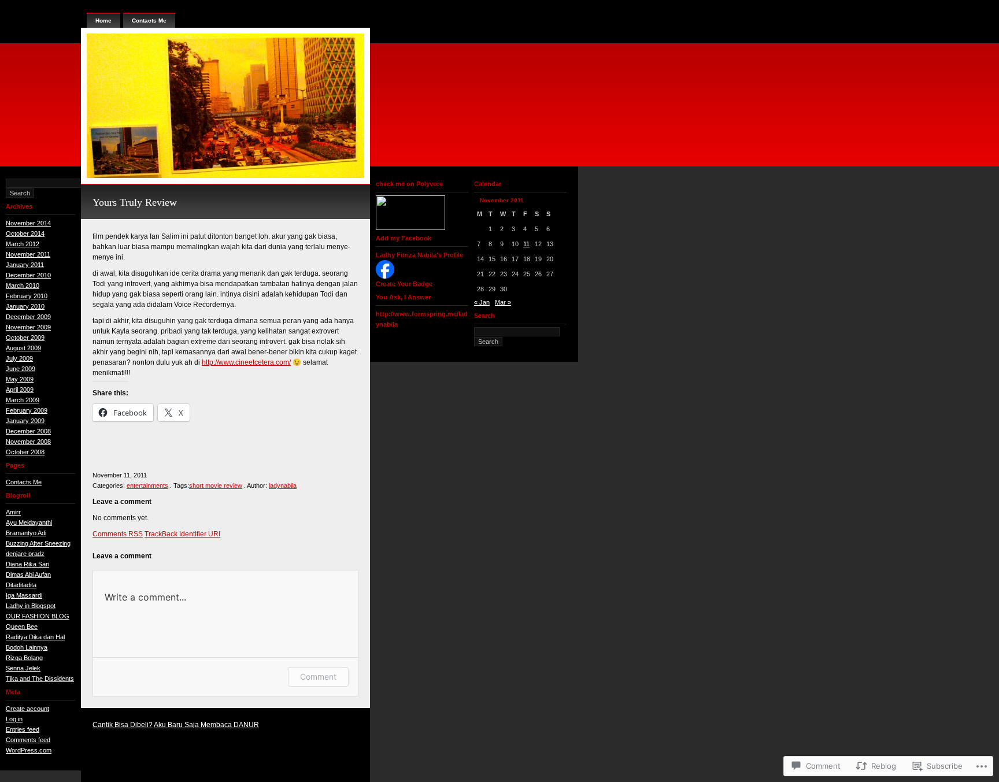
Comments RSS (117, 534)
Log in (14, 719)
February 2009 (26, 410)
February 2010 (26, 295)
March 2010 (22, 285)
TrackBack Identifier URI (182, 534)
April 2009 (20, 389)
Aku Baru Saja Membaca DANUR (206, 725)
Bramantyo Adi (26, 532)
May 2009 (20, 379)
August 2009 (23, 347)
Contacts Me (24, 482)
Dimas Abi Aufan (28, 574)
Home (103, 20)
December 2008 (28, 431)
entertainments (147, 485)
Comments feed (28, 739)
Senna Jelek (23, 668)
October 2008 (25, 452)
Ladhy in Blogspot (31, 605)
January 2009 (25, 420)
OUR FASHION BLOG (37, 616)
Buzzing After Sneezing (38, 543)
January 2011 (25, 264)
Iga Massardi (24, 595)
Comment (318, 676)
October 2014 (25, 233)
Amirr (13, 512)
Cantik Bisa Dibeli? (122, 725)
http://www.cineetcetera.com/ (246, 362)
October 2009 (25, 337)
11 (526, 243)
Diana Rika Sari (27, 564)
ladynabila (283, 485)
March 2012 (22, 243)
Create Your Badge (404, 283)
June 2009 (20, 368)
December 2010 (28, 275)
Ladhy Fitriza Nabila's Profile (419, 254)
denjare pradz (25, 553)
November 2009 (28, 327)
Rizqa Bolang (24, 657)
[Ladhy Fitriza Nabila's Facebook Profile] (385, 276)
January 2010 (25, 306)
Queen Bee (22, 626)
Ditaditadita (21, 584)
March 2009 (22, 399)
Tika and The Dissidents (40, 678)
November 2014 (28, 223)
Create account (27, 708)
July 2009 (19, 358)
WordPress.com (28, 750)
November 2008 (28, 441)
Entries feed (22, 729)
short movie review (215, 485)
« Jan (482, 302)
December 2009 (28, 316)
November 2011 (28, 254)
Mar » (503, 302)
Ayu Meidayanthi (29, 522)
